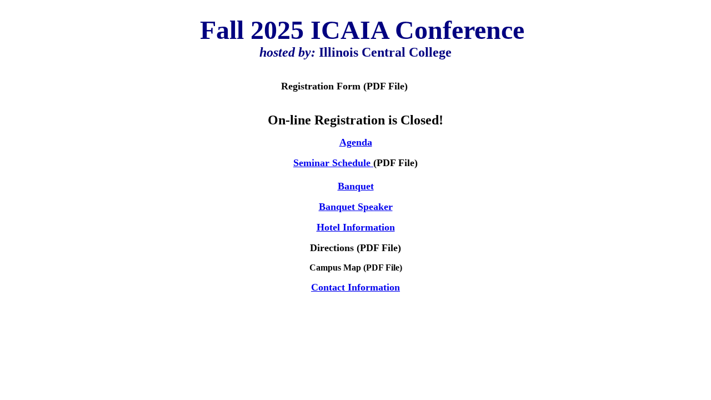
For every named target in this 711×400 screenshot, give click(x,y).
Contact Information (355, 287)
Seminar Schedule (333, 162)
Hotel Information (356, 227)
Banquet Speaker (356, 206)
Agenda (355, 142)
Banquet (356, 186)
